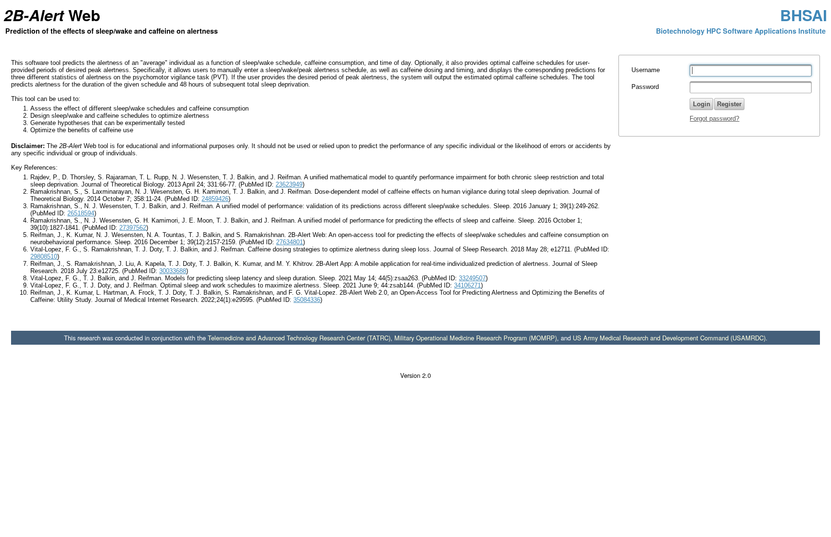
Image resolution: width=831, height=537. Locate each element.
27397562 (132, 227)
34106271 (467, 285)
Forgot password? (714, 118)
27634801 (289, 242)
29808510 (43, 256)
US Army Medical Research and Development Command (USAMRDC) (669, 337)
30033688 (172, 271)
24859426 (214, 198)
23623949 (289, 184)
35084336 (306, 299)
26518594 (80, 213)
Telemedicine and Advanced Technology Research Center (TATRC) (299, 337)
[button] (729, 104)
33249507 (472, 278)
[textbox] (751, 70)
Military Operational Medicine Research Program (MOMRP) (475, 337)
